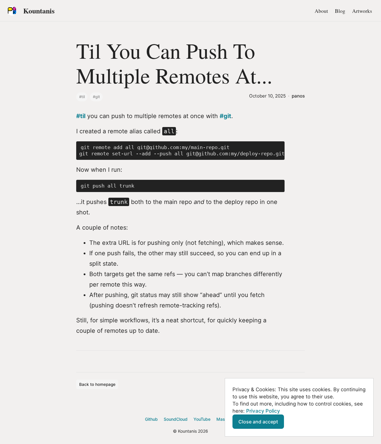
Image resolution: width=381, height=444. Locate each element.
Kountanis (38, 10)
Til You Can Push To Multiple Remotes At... (174, 62)
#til (82, 97)
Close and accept (258, 422)
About (321, 10)
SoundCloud (176, 419)
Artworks (362, 10)
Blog (340, 10)
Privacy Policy (263, 411)
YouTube (201, 419)
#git (96, 97)
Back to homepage (97, 384)
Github (151, 419)
